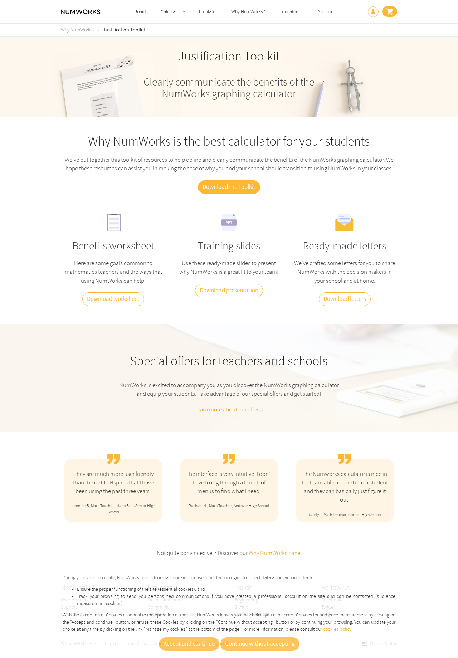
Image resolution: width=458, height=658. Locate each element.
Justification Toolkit (124, 30)
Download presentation (229, 290)
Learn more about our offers (228, 409)
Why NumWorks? (248, 12)
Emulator (208, 12)
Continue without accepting (260, 644)
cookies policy (337, 629)
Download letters (344, 299)
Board (140, 12)
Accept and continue (189, 644)
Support (326, 12)
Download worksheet (113, 299)
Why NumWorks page (274, 553)
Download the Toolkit (229, 187)
